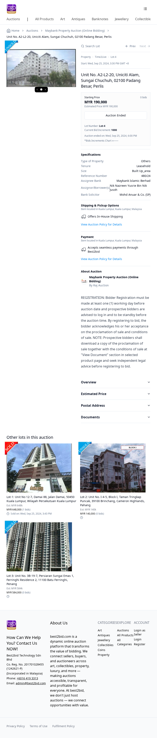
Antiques (104, 635)
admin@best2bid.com (31, 683)
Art (100, 630)
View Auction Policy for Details (101, 224)
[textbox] (115, 332)
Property (103, 655)
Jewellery (104, 640)
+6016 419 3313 (27, 678)
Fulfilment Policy (63, 726)
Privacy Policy (16, 726)
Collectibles (105, 645)
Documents (90, 417)
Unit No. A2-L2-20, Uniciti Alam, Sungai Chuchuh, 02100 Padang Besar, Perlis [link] (59, 37)
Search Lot (92, 46)
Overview (88, 382)
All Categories (124, 642)
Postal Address (93, 405)
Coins (101, 650)
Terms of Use (38, 726)
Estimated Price (93, 394)
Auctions (32, 30)
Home (15, 30)
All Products (125, 635)
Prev (133, 46)
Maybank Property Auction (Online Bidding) (75, 30)
